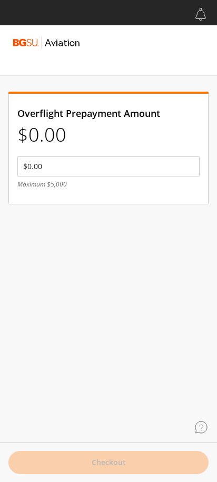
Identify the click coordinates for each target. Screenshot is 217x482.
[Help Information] (201, 427)
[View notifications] (200, 14)
